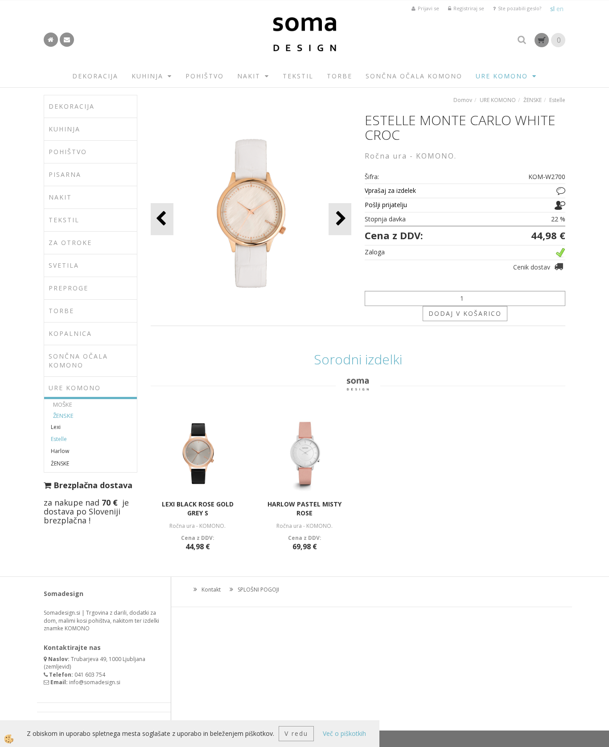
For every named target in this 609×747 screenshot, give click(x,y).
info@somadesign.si (94, 682)
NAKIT (248, 76)
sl (552, 8)
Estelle (59, 439)
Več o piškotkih (344, 733)
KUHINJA (147, 76)
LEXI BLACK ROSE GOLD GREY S (198, 508)
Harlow (60, 451)
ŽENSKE (63, 416)
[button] (340, 219)
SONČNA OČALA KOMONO (414, 76)
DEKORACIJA (95, 76)
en (560, 8)
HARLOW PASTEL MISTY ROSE (304, 508)
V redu (296, 733)
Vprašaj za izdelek (390, 190)
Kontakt (211, 589)
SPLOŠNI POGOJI (258, 589)
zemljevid (57, 666)
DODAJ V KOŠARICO (465, 313)
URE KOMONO (502, 76)
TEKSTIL (298, 76)
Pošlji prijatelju (386, 204)
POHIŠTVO (204, 76)
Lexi (56, 427)
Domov (462, 100)
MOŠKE (62, 404)
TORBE (339, 76)
